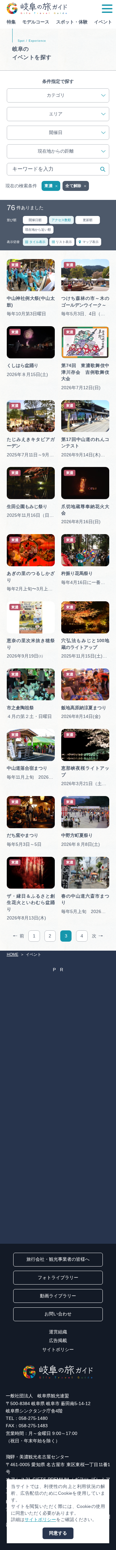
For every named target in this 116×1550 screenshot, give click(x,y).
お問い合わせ (58, 1314)
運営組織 (58, 1332)
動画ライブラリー (58, 1296)
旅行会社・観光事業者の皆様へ (58, 1259)
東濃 (48, 186)
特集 (11, 22)
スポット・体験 (72, 22)
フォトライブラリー (58, 1277)
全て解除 (73, 186)
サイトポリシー (58, 1349)
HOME (12, 954)
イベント (103, 22)
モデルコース (35, 22)
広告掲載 (58, 1340)
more (12, 261)
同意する (58, 1533)
